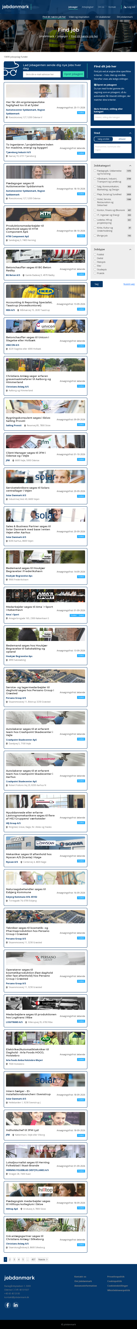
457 (33, 1259)
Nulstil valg (129, 284)
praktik (100, 273)
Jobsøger (73, 6)
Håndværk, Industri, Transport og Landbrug (109, 180)
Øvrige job (102, 235)
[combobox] (113, 117)
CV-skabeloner (103, 16)
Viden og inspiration (79, 16)
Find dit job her (105, 66)
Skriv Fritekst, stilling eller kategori (108, 110)
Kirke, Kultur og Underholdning (105, 229)
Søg (97, 284)
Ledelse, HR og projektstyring (104, 221)
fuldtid (100, 254)
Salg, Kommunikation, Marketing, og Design (108, 188)
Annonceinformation (85, 1285)
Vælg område (103, 139)
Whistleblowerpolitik (118, 1290)
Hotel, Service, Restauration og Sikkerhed (105, 202)
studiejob (102, 269)
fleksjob (101, 262)
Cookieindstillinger (117, 1285)
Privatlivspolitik (116, 1276)
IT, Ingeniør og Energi (108, 215)
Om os (101, 6)
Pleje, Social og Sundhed (109, 194)
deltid (100, 258)
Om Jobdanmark (83, 1281)
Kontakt (112, 6)
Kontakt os (80, 1276)
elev (99, 265)
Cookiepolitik (114, 1281)
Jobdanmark (46, 36)
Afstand (122, 139)
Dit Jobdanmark (125, 16)
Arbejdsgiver (88, 6)
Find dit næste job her (54, 16)
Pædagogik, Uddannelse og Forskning (109, 172)
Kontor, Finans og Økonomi (111, 210)
